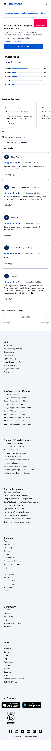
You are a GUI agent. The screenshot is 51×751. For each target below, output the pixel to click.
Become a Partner (10, 581)
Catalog (7, 554)
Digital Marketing (10, 359)
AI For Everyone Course (12, 450)
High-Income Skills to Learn (14, 509)
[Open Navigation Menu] (5, 4)
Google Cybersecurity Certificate (16, 397)
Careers (7, 551)
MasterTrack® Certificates (13, 564)
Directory (7, 672)
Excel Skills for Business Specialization (18, 460)
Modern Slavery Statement (14, 678)
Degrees (7, 567)
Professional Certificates (13, 561)
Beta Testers (9, 616)
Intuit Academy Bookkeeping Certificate (19, 424)
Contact (7, 665)
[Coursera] (15, 4)
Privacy (6, 655)
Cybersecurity (9, 352)
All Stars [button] (24, 143)
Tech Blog (7, 626)
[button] (13, 311)
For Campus (8, 577)
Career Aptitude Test (12, 492)
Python (6, 372)
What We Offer (9, 544)
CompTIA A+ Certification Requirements (18, 499)
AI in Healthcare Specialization (15, 453)
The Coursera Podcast (12, 623)
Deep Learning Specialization (14, 456)
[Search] (46, 4)
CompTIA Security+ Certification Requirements (21, 502)
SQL (5, 375)
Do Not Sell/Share (10, 682)
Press (6, 645)
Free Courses (9, 587)
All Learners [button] (8, 143)
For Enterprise (9, 571)
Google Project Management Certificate (19, 407)
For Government (10, 574)
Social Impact (9, 584)
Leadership (8, 547)
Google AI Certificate (11, 394)
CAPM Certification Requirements (16, 495)
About (6, 541)
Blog (5, 620)
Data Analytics (9, 355)
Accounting (8, 345)
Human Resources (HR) (12, 362)
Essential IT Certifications (13, 505)
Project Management (11, 368)
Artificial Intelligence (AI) (13, 349)
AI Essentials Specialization (14, 443)
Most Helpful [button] (8, 148)
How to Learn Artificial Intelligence (16, 512)
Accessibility (8, 662)
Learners (7, 610)
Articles (7, 669)
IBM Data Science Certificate (14, 421)
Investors (7, 649)
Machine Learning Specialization (15, 466)
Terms (6, 652)
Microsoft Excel (9, 365)
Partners (7, 613)
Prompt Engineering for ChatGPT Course (19, 470)
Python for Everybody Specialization (17, 473)
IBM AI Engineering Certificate (15, 414)
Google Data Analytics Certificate (16, 401)
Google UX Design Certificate (14, 411)
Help (5, 659)
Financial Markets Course (13, 463)
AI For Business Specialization (15, 446)
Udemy (6, 591)
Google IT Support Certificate (15, 404)
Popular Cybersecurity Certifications (17, 518)
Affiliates (7, 675)
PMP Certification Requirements (16, 515)
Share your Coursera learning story (17, 522)
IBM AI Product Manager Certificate (17, 417)
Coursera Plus (9, 557)
